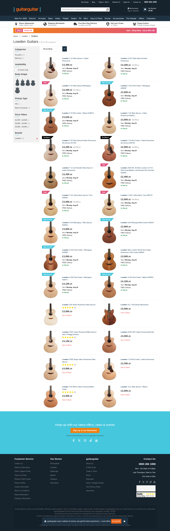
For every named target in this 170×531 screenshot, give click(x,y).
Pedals (66, 18)
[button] (145, 9)
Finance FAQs (19, 483)
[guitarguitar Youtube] (96, 440)
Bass (50, 18)
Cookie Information (21, 487)
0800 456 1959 (150, 2)
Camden (53, 467)
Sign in (130, 11)
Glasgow (53, 479)
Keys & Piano (96, 18)
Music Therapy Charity (95, 483)
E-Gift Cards (91, 467)
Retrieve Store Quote (22, 479)
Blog (93, 2)
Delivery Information (22, 467)
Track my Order (20, 475)
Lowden (25, 36)
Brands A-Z (116, 2)
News (88, 475)
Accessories (118, 18)
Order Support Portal (22, 471)
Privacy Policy (77, 435)
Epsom (53, 475)
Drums (108, 18)
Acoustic (42, 18)
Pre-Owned (131, 18)
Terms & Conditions (21, 491)
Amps (57, 18)
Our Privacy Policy (93, 487)
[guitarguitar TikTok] (91, 440)
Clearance (151, 18)
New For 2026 (21, 18)
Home (15, 36)
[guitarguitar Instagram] (85, 440)
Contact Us (137, 2)
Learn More (106, 521)
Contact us (18, 463)
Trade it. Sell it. (91, 471)
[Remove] (37, 138)
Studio (74, 18)
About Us (127, 2)
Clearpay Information (22, 498)
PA (80, 18)
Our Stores (85, 2)
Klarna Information (21, 495)
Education (90, 479)
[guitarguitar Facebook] (73, 440)
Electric (32, 18)
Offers (141, 18)
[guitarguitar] (27, 9)
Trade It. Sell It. (103, 2)
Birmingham (55, 463)
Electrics (19, 58)
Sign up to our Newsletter (85, 430)
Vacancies (90, 491)
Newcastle (54, 483)
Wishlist (136, 11)
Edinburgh (54, 471)
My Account (133, 8)
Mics (86, 18)
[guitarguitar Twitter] (79, 440)
